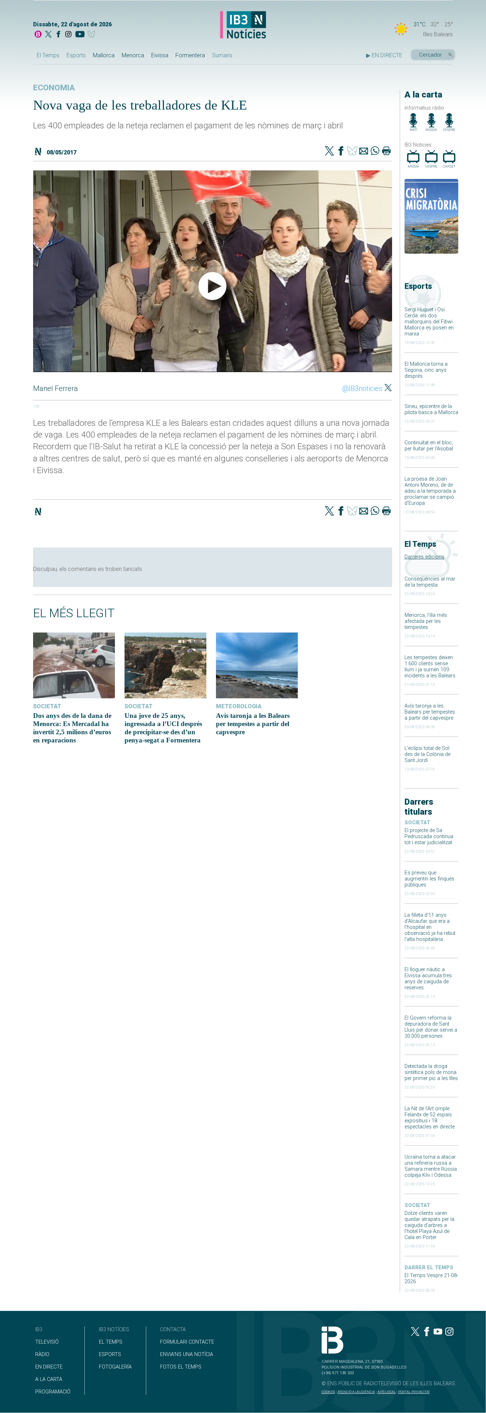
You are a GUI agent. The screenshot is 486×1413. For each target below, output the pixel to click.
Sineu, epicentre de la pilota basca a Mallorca (431, 409)
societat (417, 823)
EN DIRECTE (49, 1367)
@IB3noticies (362, 388)
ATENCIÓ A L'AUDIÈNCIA (356, 1392)
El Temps (48, 55)
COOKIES (328, 1392)
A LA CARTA (48, 1379)
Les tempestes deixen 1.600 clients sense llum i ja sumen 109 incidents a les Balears (430, 667)
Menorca (133, 55)
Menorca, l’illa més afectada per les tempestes (426, 621)
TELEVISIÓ (47, 1342)
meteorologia (239, 706)
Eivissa (159, 55)
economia (54, 87)
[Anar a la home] (38, 35)
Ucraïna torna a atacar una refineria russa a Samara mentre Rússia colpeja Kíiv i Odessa (431, 1166)
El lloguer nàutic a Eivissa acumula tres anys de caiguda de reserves (428, 979)
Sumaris (222, 55)
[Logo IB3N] (243, 25)
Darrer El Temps (429, 1268)
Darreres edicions (424, 557)
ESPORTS (110, 1354)
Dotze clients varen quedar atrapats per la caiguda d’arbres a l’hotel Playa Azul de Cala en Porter (429, 1225)
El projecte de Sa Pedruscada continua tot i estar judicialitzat (429, 836)
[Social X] (48, 35)
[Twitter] (329, 151)
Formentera (190, 55)
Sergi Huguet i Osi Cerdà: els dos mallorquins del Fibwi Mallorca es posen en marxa (429, 322)
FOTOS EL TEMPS (180, 1367)
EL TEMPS (110, 1342)
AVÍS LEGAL (386, 1392)
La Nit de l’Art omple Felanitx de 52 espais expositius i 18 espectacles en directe (430, 1118)
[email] (364, 151)
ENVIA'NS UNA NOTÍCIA (186, 1354)
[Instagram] (68, 35)
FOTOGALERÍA (115, 1367)
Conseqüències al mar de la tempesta (430, 582)
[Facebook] (58, 35)
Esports (76, 55)
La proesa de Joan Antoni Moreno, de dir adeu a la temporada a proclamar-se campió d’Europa (430, 491)
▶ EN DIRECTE (384, 55)
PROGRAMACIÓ (52, 1392)
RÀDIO (42, 1354)
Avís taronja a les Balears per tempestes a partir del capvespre (430, 712)
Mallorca (104, 55)
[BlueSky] (92, 35)
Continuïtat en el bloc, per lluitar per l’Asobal (429, 446)
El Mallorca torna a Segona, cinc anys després (426, 370)
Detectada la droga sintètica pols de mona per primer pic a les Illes (431, 1072)
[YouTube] (80, 35)
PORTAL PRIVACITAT (414, 1392)
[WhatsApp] (375, 151)
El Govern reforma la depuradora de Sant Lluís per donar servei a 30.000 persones (431, 1027)
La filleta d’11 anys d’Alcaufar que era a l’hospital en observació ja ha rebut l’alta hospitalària (430, 927)
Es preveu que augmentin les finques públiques (429, 879)
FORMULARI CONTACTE (187, 1342)
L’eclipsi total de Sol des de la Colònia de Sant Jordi (427, 754)
